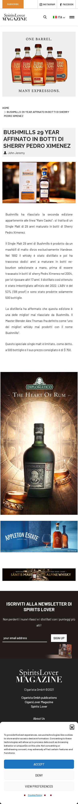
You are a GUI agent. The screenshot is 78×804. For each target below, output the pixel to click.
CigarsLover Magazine (39, 702)
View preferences (39, 786)
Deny (39, 775)
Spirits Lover (39, 706)
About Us (39, 718)
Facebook (68, 4)
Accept (39, 764)
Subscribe (13, 4)
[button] (72, 727)
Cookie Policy (35, 795)
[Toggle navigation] (72, 17)
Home (5, 107)
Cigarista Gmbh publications (39, 697)
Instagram (49, 4)
